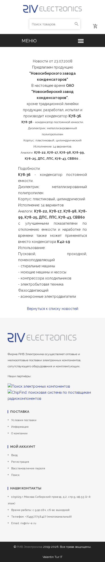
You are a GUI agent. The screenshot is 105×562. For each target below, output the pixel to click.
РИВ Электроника (29, 547)
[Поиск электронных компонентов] (39, 386)
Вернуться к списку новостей (52, 309)
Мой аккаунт (22, 447)
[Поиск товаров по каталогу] (76, 24)
